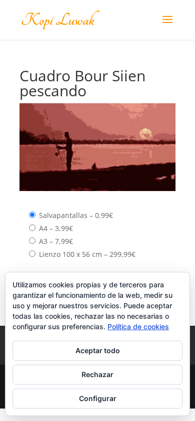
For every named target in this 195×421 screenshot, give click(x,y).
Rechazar (98, 374)
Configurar (97, 398)
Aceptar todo (98, 350)
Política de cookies (138, 326)
